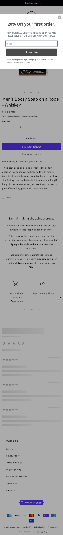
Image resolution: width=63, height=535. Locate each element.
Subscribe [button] (32, 52)
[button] (59, 17)
